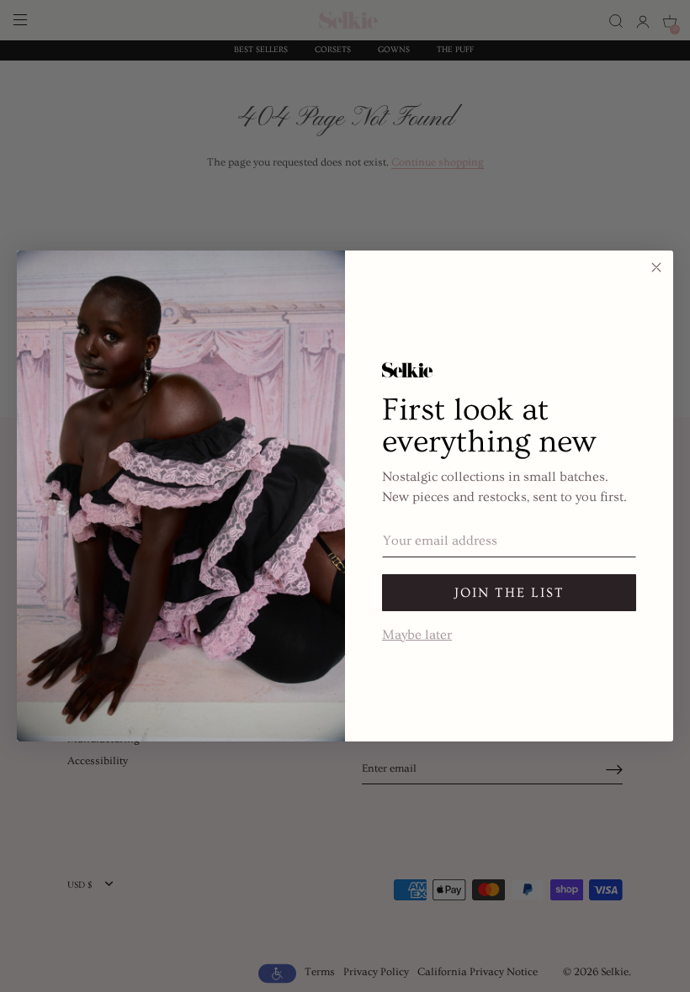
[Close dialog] (656, 267)
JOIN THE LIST (509, 592)
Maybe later (417, 633)
